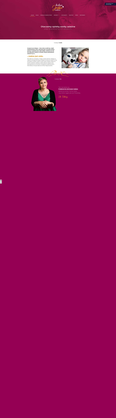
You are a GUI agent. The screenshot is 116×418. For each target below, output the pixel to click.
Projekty (56, 15)
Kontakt (71, 15)
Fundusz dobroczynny (46, 15)
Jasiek (32, 15)
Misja (37, 15)
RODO (76, 15)
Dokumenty (64, 15)
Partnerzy (82, 15)
